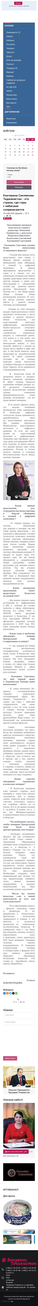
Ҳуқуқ (9, 56)
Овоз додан (19, 182)
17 (5, 152)
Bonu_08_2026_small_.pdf (16, 1152)
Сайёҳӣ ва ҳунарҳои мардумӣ (15, 81)
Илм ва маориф (13, 60)
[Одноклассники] (7, 993)
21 (24, 152)
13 (19, 149)
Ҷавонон (10, 52)
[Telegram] (10, 993)
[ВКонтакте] (4, 993)
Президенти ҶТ (13, 32)
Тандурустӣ (11, 68)
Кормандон (11, 122)
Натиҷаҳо (19, 187)
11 (10, 149)
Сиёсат (9, 36)
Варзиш (10, 76)
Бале (10, 175)
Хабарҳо (10, 40)
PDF (8, 107)
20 (19, 152)
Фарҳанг (10, 72)
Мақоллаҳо (11, 99)
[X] (13, 993)
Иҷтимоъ (10, 44)
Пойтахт (10, 64)
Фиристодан (10, 1058)
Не (9, 177)
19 (15, 152)
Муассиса (11, 118)
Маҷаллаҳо (11, 95)
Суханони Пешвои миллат (19, 6)
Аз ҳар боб (11, 87)
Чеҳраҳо (10, 48)
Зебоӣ (9, 91)
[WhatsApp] (16, 993)
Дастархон (11, 103)
